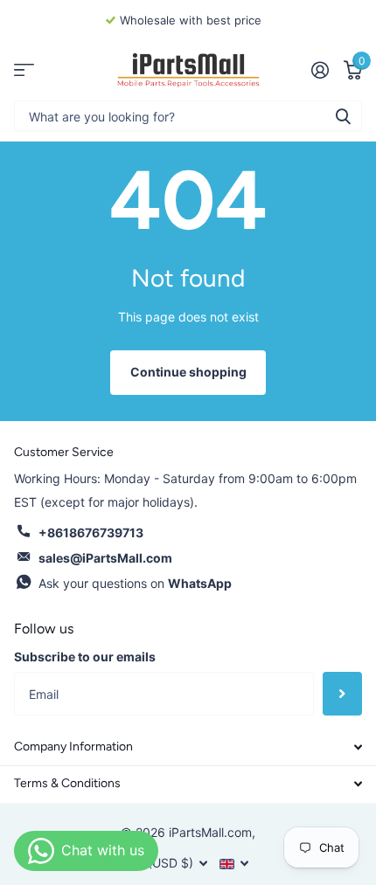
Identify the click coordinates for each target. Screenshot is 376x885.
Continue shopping (188, 371)
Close (188, 747)
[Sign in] (319, 70)
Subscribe (342, 694)
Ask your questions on (135, 583)
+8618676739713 (90, 532)
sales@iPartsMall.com (105, 557)
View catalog (24, 70)
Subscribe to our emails (85, 656)
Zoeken (343, 115)
